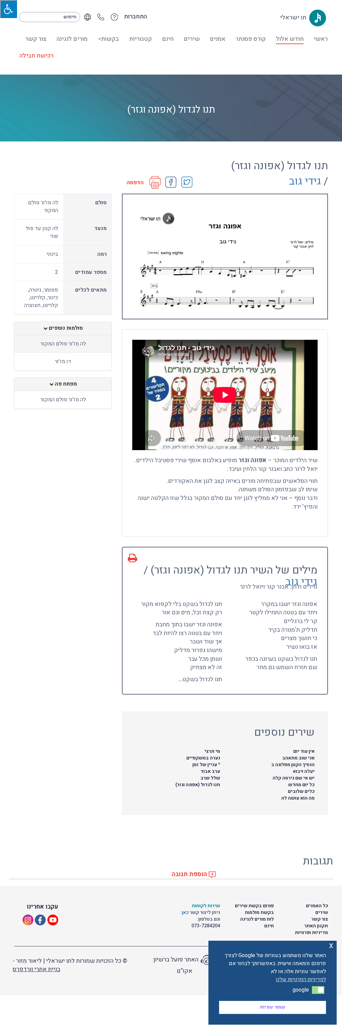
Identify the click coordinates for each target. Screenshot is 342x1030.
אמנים (217, 38)
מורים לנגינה (72, 38)
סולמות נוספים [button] (65, 328)
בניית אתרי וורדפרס (36, 969)
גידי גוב (305, 181)
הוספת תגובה (190, 874)
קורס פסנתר (250, 38)
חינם (168, 38)
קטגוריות (140, 38)
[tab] (63, 328)
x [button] (331, 945)
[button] (318, 990)
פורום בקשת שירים (254, 905)
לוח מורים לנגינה (257, 919)
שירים (192, 38)
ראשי (321, 38)
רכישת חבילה (36, 55)
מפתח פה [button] (65, 384)
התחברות (135, 16)
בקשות (110, 38)
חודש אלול (290, 38)
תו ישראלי (294, 17)
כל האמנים (317, 905)
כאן (186, 912)
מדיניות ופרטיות (311, 932)
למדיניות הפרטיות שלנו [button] (301, 979)
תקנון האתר (316, 925)
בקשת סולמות (259, 912)
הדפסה (135, 183)
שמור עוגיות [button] (272, 1007)
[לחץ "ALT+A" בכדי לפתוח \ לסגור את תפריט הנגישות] (8, 9)
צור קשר (35, 38)
